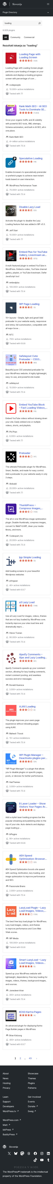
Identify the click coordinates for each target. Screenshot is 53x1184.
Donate (33, 1106)
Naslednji (36, 1058)
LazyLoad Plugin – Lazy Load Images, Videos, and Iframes (32, 909)
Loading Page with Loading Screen (29, 56)
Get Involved (34, 1096)
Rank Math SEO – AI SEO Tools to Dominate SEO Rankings (33, 108)
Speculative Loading (30, 158)
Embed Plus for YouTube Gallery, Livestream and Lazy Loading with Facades (33, 253)
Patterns (32, 1088)
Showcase (33, 1073)
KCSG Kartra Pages (30, 1012)
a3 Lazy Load (27, 602)
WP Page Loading (29, 304)
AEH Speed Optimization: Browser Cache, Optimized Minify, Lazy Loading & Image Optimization (32, 857)
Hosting (6, 1083)
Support (7, 1101)
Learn (5, 1096)
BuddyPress (10, 1134)
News (5, 1078)
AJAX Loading (27, 706)
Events (31, 1101)
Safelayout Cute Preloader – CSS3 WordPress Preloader (31, 358)
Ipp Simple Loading (30, 557)
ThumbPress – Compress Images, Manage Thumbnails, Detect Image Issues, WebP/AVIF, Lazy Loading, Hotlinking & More (31, 507)
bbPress (8, 1129)
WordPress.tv (11, 1111)
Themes (32, 1078)
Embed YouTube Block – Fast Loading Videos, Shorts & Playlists (32, 406)
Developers (8, 1106)
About (6, 1073)
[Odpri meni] (48, 4)
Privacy (6, 1088)
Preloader (24, 453)
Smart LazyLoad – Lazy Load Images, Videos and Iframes (32, 961)
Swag (32, 1111)
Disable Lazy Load (29, 207)
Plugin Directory (10, 12)
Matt (6, 1125)
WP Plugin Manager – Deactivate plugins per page (32, 757)
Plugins (31, 1083)
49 (30, 1058)
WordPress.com (12, 1120)
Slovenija (13, 1146)
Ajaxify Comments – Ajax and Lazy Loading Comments (32, 656)
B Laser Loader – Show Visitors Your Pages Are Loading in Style (33, 805)
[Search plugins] (39, 23)
